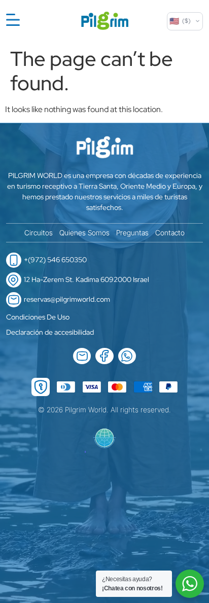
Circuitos (38, 232)
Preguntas (132, 232)
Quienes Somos (84, 232)
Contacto (170, 232)
